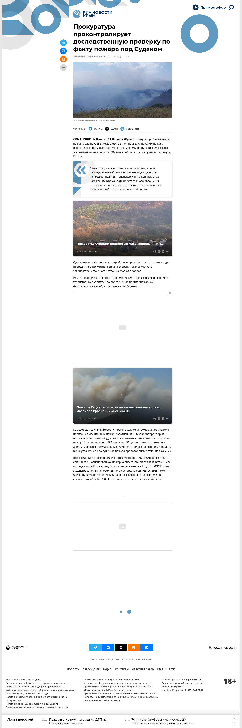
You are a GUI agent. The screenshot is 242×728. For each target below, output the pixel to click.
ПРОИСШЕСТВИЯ (130, 660)
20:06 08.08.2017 (81, 56)
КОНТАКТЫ (122, 670)
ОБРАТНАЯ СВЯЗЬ (143, 670)
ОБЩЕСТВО (112, 660)
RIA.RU (161, 670)
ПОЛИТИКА (97, 660)
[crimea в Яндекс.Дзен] (121, 647)
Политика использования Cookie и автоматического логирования (36, 699)
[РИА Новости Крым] (92, 14)
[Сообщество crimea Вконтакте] (108, 647)
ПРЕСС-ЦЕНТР (91, 670)
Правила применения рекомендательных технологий (37, 707)
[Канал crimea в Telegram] (95, 647)
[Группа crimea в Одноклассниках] (134, 647)
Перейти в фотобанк (106, 120)
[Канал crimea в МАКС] (146, 647)
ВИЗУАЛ (147, 660)
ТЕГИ (172, 670)
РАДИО (107, 670)
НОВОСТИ (73, 670)
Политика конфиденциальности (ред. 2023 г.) (32, 704)
